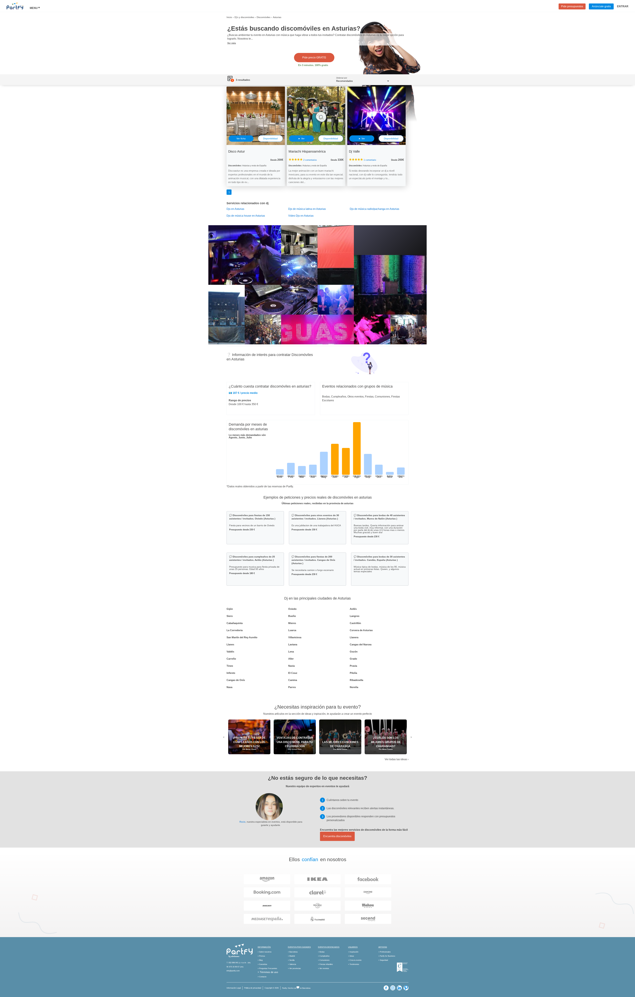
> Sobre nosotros (265, 952)
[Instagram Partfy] (392, 987)
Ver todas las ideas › (396, 759)
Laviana (292, 644)
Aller (291, 658)
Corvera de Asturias (361, 630)
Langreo (354, 616)
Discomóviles (263, 17)
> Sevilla (291, 960)
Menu (34, 8)
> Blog (260, 960)
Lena (291, 651)
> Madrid (291, 956)
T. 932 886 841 (232, 963)
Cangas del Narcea (360, 644)
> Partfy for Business (386, 956)
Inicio (229, 17)
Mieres (292, 623)
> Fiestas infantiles (325, 964)
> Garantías (262, 964)
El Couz (292, 673)
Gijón (230, 609)
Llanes (230, 644)
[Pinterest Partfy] (405, 987)
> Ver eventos (323, 968)
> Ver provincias (294, 968)
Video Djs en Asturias (301, 215)
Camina (292, 680)
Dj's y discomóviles (244, 17)
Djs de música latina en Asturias (307, 209)
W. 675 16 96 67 (233, 967)
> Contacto (262, 977)
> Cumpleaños (324, 956)
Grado (353, 658)
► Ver (301, 138)
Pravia (353, 666)
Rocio (242, 821)
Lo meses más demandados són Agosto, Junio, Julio (247, 436)
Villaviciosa (294, 637)
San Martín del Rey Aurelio (242, 637)
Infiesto (231, 673)
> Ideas (351, 956)
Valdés (230, 651)
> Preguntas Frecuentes (267, 968)
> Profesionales (384, 952)
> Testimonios (353, 964)
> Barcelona (292, 952)
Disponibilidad (270, 138)
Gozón (354, 651)
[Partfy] (18, 5)
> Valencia (292, 964)
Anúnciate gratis (601, 6)
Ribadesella (356, 680)
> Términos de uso (268, 972)
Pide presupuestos (572, 6)
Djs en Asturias (235, 209)
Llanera (354, 637)
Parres (292, 687)
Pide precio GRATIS (314, 57)
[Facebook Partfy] (386, 987)
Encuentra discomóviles (337, 836)
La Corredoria (235, 630)
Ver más (231, 43)
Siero (230, 616)
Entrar (622, 6)
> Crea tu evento (354, 960)
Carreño (231, 658)
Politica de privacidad (252, 988)
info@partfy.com (233, 971)
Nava (229, 687)
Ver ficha (241, 138)
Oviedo (292, 609)
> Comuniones (324, 960)
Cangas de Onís (236, 680)
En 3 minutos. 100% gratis (313, 65)
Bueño (292, 616)
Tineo (230, 666)
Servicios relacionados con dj (248, 203)
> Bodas (321, 952)
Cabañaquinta (235, 623)
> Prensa (261, 956)
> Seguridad (383, 960)
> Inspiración (353, 952)
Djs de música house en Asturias (246, 215)
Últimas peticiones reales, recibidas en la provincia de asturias (317, 503)
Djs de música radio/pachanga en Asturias (374, 209)
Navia (291, 666)
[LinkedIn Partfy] (399, 987)
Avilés (353, 609)
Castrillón (355, 623)
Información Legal (234, 988)
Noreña (354, 687)
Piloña (353, 673)
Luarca (292, 630)
